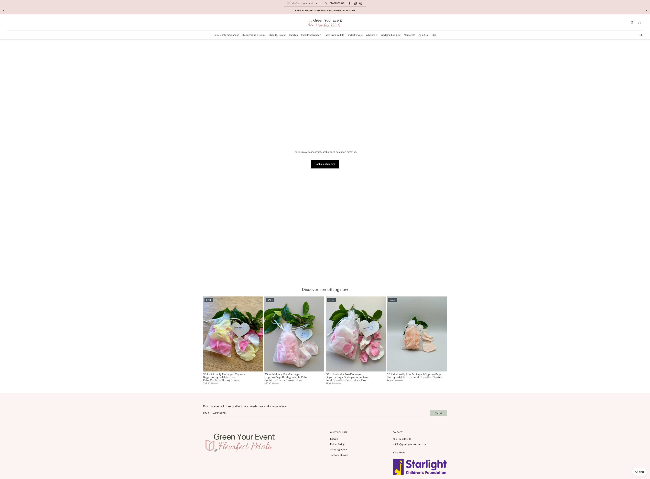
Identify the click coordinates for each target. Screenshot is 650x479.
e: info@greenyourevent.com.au (410, 444)
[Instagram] (355, 3)
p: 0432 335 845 (402, 438)
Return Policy (337, 444)
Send (438, 413)
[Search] (641, 35)
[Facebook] (349, 3)
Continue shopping (325, 163)
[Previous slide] (3, 10)
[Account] (632, 22)
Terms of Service (339, 454)
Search (334, 438)
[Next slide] (646, 10)
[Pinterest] (360, 3)
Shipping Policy (338, 449)
